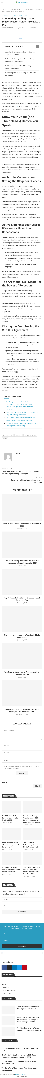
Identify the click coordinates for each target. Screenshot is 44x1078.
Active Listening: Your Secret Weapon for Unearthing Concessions (22, 60)
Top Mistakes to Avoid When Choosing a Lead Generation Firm (10, 845)
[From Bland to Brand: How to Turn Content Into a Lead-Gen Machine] (22, 656)
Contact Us (5, 987)
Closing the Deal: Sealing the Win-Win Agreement (20, 74)
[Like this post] (16, 33)
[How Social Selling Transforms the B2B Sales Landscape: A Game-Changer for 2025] (22, 545)
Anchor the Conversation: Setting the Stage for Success (20, 53)
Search (4, 782)
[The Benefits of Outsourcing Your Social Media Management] (22, 619)
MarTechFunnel (20, 1074)
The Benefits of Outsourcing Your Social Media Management (32, 845)
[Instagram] (9, 967)
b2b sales (18, 435)
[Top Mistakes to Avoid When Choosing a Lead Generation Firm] (22, 582)
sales (17, 106)
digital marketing (30, 435)
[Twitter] (19, 967)
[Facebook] (4, 967)
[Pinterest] (24, 967)
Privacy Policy (6, 993)
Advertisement (15, 9)
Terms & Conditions (9, 990)
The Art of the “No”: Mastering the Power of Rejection (19, 67)
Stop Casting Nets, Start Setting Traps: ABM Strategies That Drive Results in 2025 (32, 871)
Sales (26, 15)
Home (4, 9)
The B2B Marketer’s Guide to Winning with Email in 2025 (10, 818)
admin (11, 28)
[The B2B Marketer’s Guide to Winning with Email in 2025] (22, 507)
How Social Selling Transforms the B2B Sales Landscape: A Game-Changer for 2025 (32, 819)
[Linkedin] (14, 967)
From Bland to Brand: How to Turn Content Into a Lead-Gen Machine (11, 870)
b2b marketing (7, 435)
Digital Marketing (17, 15)
